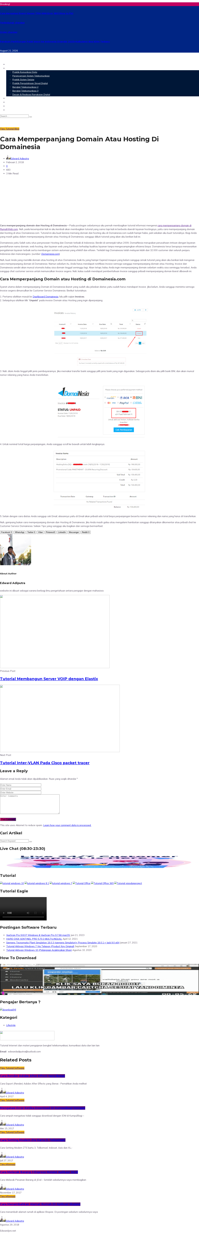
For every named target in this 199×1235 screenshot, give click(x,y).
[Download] (8, 1009)
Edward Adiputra (20, 158)
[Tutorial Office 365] (102, 883)
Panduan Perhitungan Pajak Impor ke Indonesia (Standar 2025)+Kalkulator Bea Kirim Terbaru (55, 41)
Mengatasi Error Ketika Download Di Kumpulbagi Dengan (42, 1108)
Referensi (12, 106)
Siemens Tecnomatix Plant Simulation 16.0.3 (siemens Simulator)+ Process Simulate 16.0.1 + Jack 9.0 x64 (62, 942)
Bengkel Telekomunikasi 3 (25, 90)
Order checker (8, 32)
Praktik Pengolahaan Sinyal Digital (30, 83)
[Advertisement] (99, 199)
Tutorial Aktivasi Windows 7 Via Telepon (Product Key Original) (40, 946)
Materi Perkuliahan (19, 68)
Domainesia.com (50, 253)
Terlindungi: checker (12, 22)
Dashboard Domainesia (45, 296)
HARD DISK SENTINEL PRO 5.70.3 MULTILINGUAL (34, 938)
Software (12, 98)
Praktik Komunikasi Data (24, 72)
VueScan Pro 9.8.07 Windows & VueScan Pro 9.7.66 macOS (38, 935)
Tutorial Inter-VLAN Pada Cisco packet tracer (45, 763)
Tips (2, 128)
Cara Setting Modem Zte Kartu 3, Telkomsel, (32, 1140)
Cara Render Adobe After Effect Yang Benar (32, 1076)
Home (10, 64)
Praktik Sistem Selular (23, 79)
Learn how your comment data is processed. (67, 825)
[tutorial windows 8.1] (37, 883)
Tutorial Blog (12, 128)
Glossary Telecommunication (25, 102)
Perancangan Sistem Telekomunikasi (31, 75)
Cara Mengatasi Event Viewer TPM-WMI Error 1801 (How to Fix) (36, 13)
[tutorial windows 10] (12, 883)
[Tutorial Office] (81, 883)
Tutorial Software (14, 1068)
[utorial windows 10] (61, 883)
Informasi (10, 1164)
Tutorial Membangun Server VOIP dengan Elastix (49, 678)
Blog (9, 110)
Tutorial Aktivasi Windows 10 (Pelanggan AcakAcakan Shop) (39, 950)
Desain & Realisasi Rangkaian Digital (31, 94)
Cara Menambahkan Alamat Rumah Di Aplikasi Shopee (40, 1204)
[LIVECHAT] (99, 867)
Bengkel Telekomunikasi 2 (25, 87)
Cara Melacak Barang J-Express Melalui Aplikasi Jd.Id (39, 1172)
